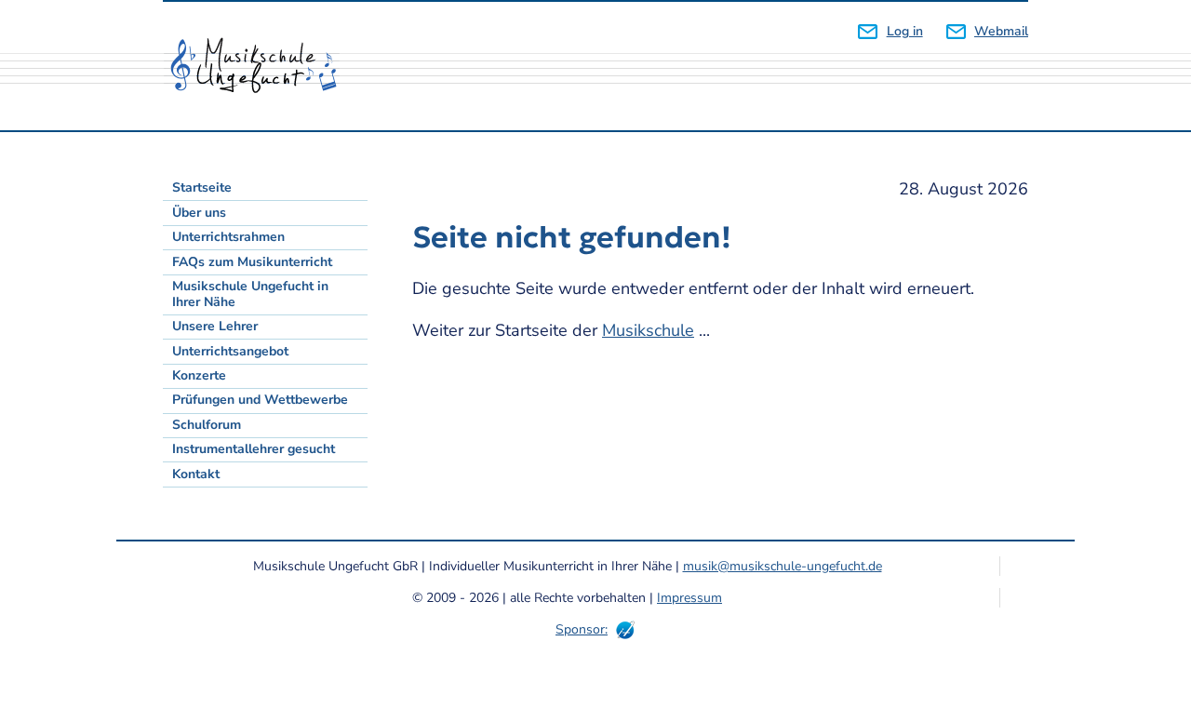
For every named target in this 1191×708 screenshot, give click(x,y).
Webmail (1001, 31)
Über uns (199, 212)
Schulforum (206, 425)
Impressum (689, 598)
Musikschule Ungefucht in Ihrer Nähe (250, 294)
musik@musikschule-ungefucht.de (782, 566)
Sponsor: (581, 629)
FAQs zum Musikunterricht (252, 262)
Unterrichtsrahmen (228, 237)
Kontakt (196, 474)
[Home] (260, 66)
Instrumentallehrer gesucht (253, 449)
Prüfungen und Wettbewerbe (260, 399)
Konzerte (199, 375)
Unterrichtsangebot (230, 351)
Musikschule (648, 330)
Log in (904, 31)
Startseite (202, 187)
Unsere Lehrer (215, 326)
